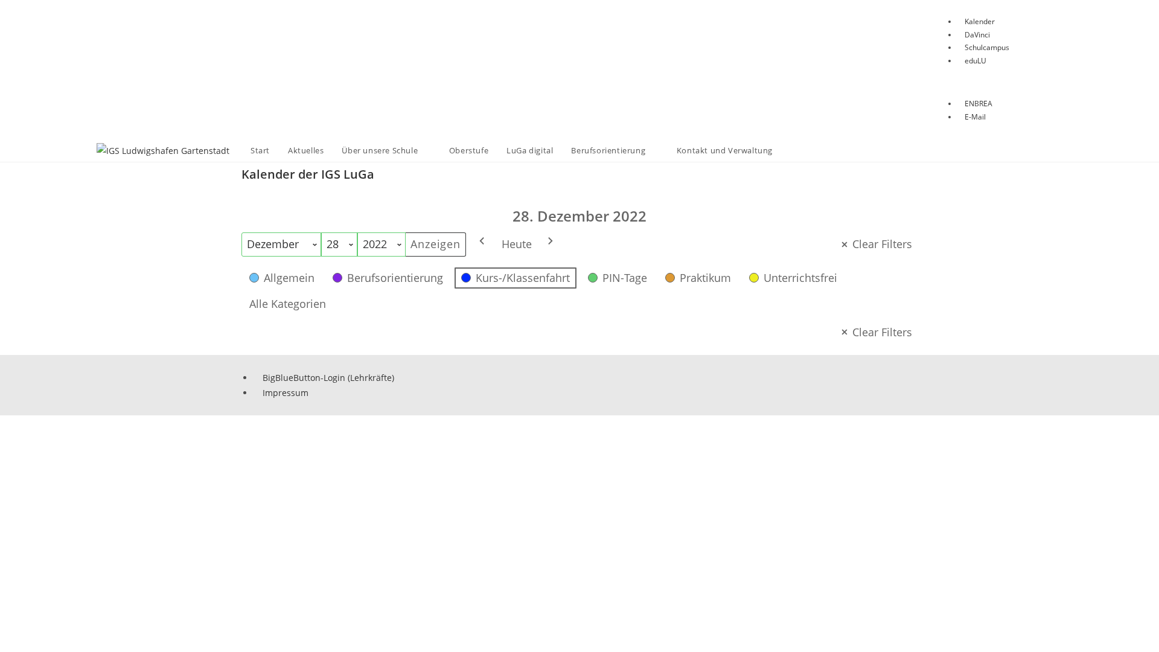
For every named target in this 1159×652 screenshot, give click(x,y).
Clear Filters (882, 244)
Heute (517, 244)
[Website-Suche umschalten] (794, 150)
